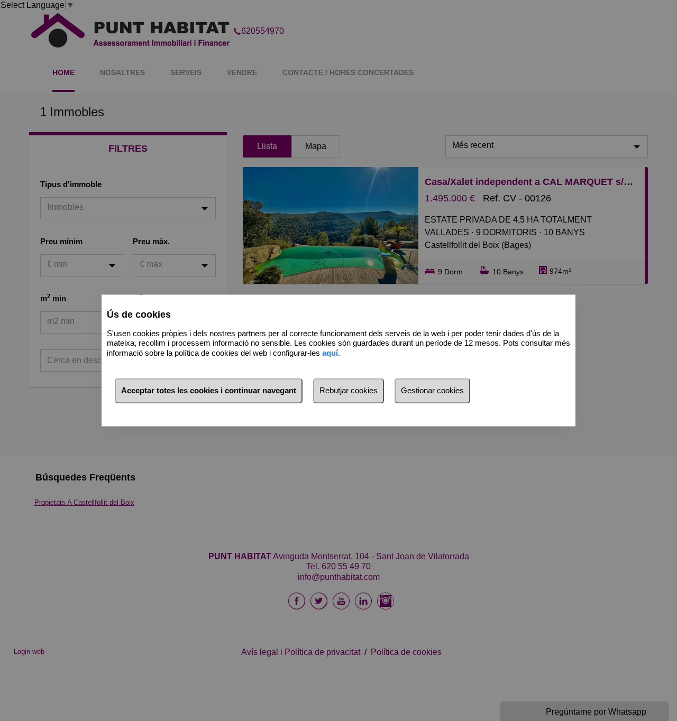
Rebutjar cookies (348, 390)
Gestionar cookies (432, 390)
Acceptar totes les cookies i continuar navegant (208, 390)
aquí (330, 352)
